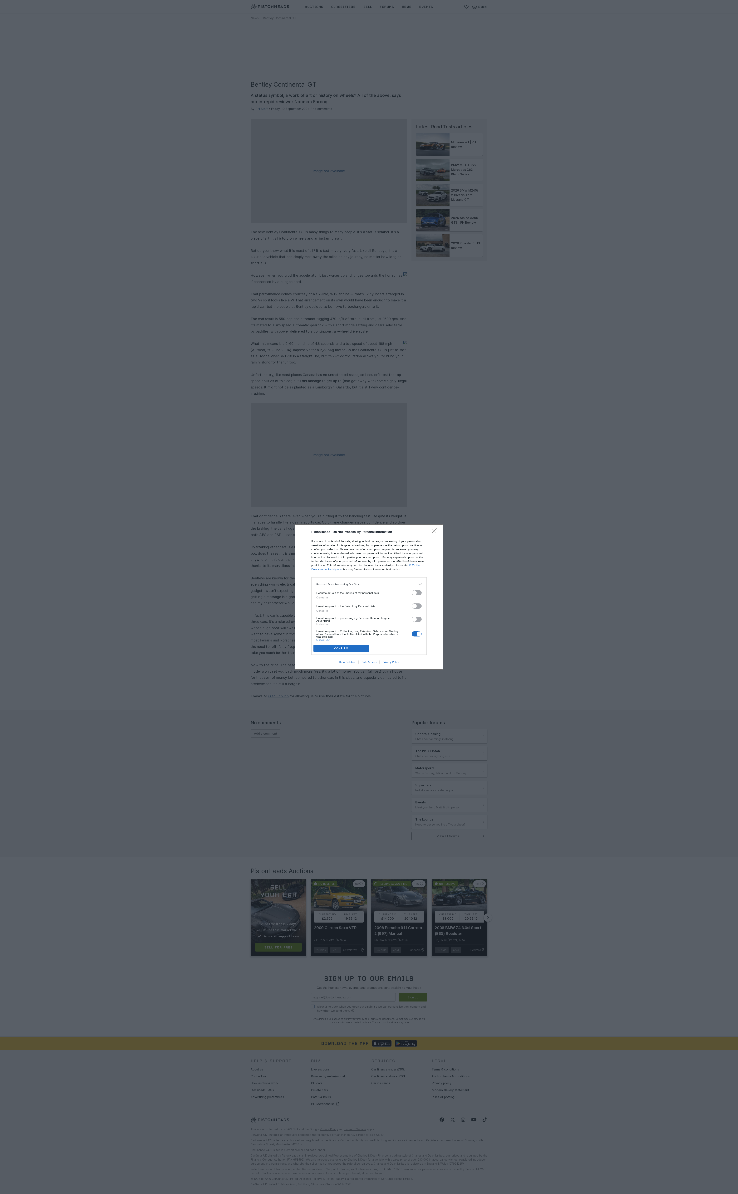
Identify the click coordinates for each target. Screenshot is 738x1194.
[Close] (435, 532)
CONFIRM (341, 648)
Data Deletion (347, 662)
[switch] (417, 592)
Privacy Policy (390, 662)
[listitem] (369, 584)
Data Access (369, 662)
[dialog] (369, 597)
